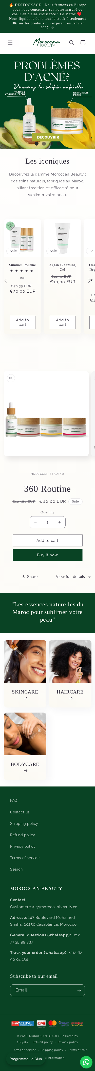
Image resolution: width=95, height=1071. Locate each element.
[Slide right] (89, 280)
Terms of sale (77, 1050)
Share (32, 577)
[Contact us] (86, 1062)
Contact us (20, 812)
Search (16, 869)
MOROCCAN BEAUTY (44, 1036)
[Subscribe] (79, 990)
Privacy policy (22, 846)
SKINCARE (25, 692)
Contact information (49, 1058)
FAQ (13, 800)
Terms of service (25, 858)
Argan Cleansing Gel (62, 267)
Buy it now (47, 555)
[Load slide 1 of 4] (36, 143)
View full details (70, 577)
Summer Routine (22, 265)
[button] (71, 42)
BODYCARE (25, 764)
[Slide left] (5, 280)
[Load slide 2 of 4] (44, 143)
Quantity (47, 512)
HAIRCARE (69, 692)
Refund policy (22, 835)
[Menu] (10, 42)
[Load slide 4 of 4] (58, 143)
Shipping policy (24, 824)
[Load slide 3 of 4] (51, 143)
